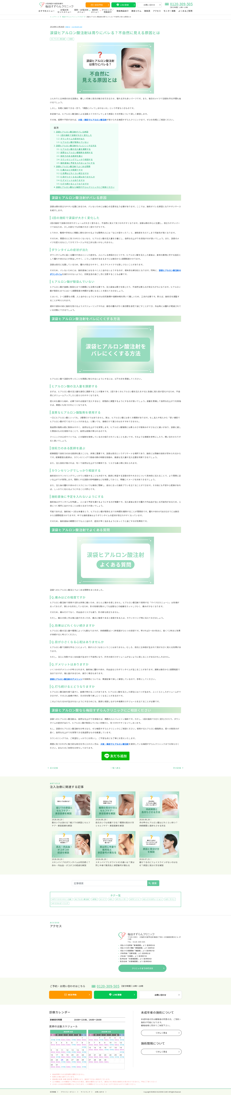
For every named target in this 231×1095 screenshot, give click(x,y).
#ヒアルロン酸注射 (58, 39)
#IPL (110, 899)
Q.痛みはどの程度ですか (71, 169)
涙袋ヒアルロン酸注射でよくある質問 (73, 166)
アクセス (157, 11)
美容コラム (136, 11)
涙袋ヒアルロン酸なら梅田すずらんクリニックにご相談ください (85, 187)
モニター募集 (170, 11)
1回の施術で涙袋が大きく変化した (76, 135)
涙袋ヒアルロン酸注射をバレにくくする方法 (76, 145)
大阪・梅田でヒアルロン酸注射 (92, 119)
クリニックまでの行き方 (142, 968)
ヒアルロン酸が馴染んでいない (74, 142)
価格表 (147, 11)
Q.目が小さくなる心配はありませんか (77, 176)
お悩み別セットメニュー (64, 11)
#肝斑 (94, 899)
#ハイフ (103, 899)
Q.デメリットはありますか (72, 180)
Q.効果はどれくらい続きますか (74, 173)
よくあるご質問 (185, 11)
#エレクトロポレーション (152, 899)
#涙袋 (71, 39)
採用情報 (53, 1092)
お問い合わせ (149, 4)
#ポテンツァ (134, 899)
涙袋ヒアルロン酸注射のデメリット (66, 679)
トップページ (54, 17)
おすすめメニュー (46, 11)
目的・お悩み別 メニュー (81, 11)
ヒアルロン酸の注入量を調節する (75, 149)
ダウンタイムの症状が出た (72, 138)
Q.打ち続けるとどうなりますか (74, 183)
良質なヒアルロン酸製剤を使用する (76, 152)
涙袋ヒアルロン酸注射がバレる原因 (72, 131)
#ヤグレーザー (121, 899)
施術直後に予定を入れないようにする (77, 162)
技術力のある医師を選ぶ (71, 155)
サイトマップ (85, 1092)
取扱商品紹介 (123, 11)
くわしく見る (161, 1032)
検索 (152, 883)
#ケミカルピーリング (60, 903)
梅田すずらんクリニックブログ (73, 17)
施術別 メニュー (95, 11)
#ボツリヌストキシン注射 (61, 899)
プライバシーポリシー (68, 1092)
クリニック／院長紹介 (108, 11)
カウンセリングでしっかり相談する (76, 159)
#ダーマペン (170, 899)
